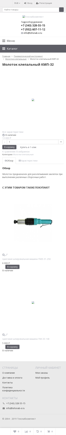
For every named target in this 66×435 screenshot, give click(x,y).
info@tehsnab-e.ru (33, 32)
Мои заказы (41, 372)
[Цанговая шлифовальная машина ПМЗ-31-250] (33, 222)
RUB (16, 3)
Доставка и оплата (12, 377)
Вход (29, 3)
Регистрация (45, 3)
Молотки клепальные (23, 154)
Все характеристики (12, 131)
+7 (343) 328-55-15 (33, 25)
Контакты (7, 382)
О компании (8, 372)
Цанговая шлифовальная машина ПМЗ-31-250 (26, 259)
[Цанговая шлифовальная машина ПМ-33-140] (33, 302)
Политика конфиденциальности (13, 389)
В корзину (9, 147)
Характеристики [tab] (29, 160)
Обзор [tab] (10, 160)
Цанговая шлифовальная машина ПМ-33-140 (25, 338)
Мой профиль (42, 377)
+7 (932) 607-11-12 (33, 29)
